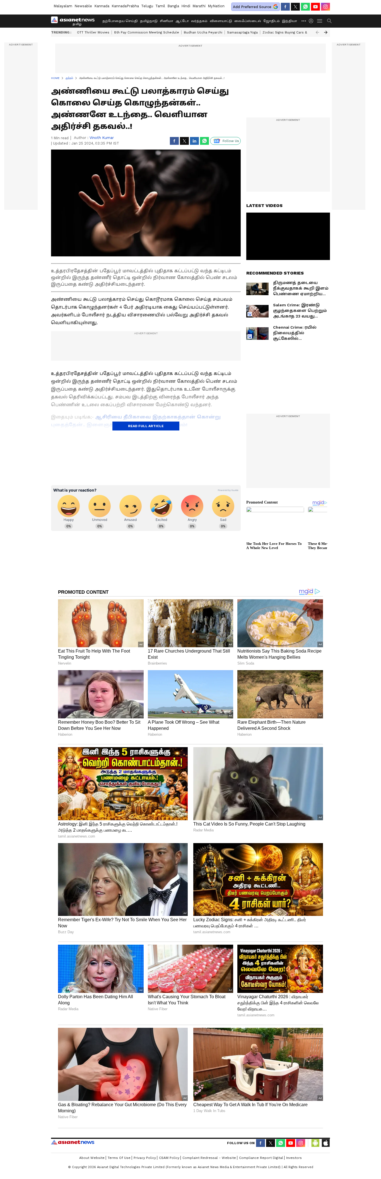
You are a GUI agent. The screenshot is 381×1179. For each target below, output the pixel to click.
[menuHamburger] (320, 21)
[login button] (312, 21)
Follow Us (231, 141)
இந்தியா (289, 21)
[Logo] (74, 21)
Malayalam (63, 6)
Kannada (101, 6)
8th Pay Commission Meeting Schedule (146, 32)
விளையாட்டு (221, 21)
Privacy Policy (145, 1158)
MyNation (216, 6)
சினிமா (166, 21)
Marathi (199, 6)
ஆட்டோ (182, 21)
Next (326, 32)
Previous (317, 32)
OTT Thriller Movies (93, 32)
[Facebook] (285, 7)
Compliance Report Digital (261, 1158)
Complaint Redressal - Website (209, 1158)
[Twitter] (295, 7)
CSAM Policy (169, 1158)
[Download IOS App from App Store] (325, 1143)
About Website (92, 1158)
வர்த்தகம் (199, 21)
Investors (294, 1158)
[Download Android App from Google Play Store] (315, 1143)
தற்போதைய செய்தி (120, 21)
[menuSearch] (329, 21)
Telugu (147, 6)
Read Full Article (146, 426)
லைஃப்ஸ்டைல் (247, 21)
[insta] (325, 7)
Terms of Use (119, 1158)
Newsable (83, 6)
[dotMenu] (304, 20)
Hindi (185, 6)
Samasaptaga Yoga (242, 32)
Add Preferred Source (252, 7)
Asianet (72, 1142)
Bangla (173, 6)
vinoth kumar (102, 138)
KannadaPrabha (125, 6)
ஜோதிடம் (271, 21)
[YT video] (315, 7)
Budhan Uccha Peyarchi (203, 32)
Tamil (160, 6)
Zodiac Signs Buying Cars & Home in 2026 (296, 32)
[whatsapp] (305, 7)
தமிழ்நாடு (149, 21)
